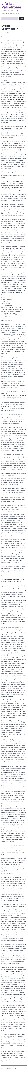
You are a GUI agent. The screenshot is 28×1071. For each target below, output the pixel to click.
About (3, 13)
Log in (17, 13)
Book (7, 13)
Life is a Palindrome (11, 5)
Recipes (12, 13)
